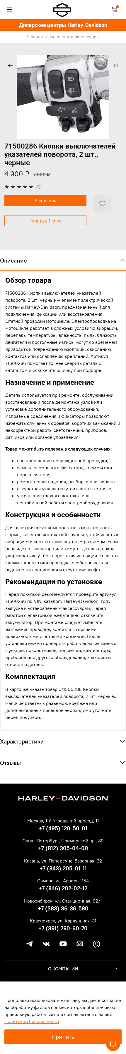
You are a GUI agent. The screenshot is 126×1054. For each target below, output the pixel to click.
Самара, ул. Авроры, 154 (63, 881)
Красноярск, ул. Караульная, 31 (63, 921)
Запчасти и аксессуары (75, 36)
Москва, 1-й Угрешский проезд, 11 (63, 821)
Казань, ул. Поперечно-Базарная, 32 (63, 861)
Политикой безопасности (31, 1021)
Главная (35, 36)
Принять (63, 1036)
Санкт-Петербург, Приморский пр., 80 (63, 840)
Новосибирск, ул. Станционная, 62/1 (63, 901)
